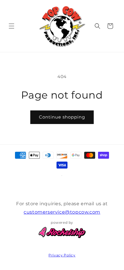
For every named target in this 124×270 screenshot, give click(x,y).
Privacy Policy (61, 255)
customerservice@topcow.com (62, 212)
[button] (11, 26)
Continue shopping (62, 117)
